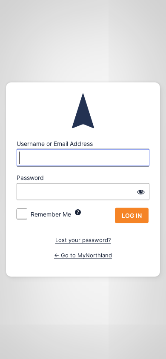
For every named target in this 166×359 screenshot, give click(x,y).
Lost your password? (83, 239)
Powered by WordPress (83, 111)
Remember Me (51, 214)
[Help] (78, 212)
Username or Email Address (55, 143)
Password (30, 177)
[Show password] (140, 191)
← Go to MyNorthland (83, 254)
